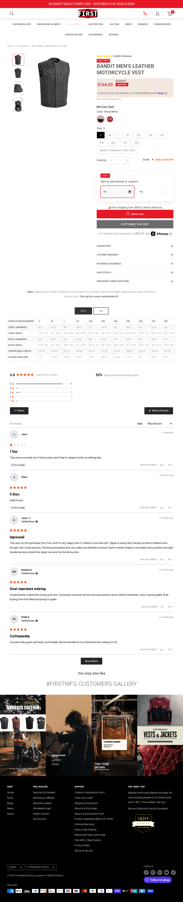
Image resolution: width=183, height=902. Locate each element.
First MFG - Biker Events (88, 840)
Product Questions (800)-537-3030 (94, 818)
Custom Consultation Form (90, 792)
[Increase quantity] (127, 160)
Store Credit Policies (86, 829)
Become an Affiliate (43, 797)
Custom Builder (22, 24)
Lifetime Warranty (84, 824)
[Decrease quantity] (111, 160)
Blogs (10, 803)
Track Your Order (84, 797)
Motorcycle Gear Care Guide (90, 834)
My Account (39, 818)
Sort (140, 423)
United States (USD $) (38, 867)
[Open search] (12, 14)
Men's (128, 24)
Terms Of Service (84, 850)
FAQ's (10, 797)
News (10, 808)
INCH (83, 310)
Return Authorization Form (89, 813)
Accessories (95, 34)
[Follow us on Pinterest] (159, 872)
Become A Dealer (42, 803)
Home (10, 46)
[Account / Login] (157, 13)
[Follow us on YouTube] (166, 872)
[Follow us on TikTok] (173, 872)
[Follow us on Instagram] (152, 872)
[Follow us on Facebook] (146, 872)
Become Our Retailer (44, 792)
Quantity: (102, 160)
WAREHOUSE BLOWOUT (49, 24)
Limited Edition (73, 34)
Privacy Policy (82, 845)
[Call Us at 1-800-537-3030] (145, 13)
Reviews (113, 34)
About (10, 813)
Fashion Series (162, 24)
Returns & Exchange (86, 808)
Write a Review (162, 412)
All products (22, 46)
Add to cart (137, 213)
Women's (143, 24)
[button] (169, 13)
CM (101, 310)
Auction (114, 24)
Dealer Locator (41, 813)
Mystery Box (96, 24)
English (12, 867)
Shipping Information (86, 803)
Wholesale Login (42, 808)
